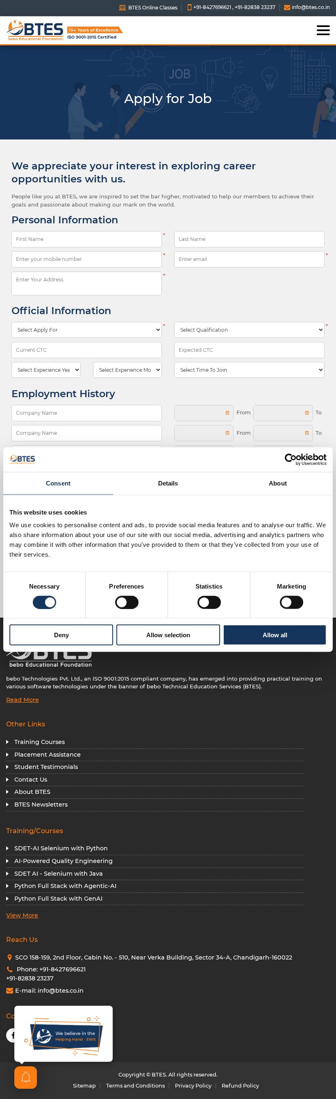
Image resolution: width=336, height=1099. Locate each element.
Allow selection (168, 635)
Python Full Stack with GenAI (58, 898)
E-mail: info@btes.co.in (49, 990)
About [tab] (278, 482)
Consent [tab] (58, 482)
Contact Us (30, 779)
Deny (61, 635)
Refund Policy (240, 1086)
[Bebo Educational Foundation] (47, 30)
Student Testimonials (46, 767)
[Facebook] (13, 1035)
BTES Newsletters (41, 804)
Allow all (275, 635)
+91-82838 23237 (255, 7)
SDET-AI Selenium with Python (61, 848)
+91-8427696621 (212, 7)
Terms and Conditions (135, 1086)
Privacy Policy (193, 1086)
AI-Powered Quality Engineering (63, 861)
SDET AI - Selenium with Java (58, 873)
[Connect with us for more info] (63, 1034)
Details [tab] (168, 482)
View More (22, 915)
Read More (22, 699)
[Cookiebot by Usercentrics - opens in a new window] (291, 459)
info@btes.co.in (310, 7)
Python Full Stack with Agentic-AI (65, 886)
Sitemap (84, 1086)
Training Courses (39, 742)
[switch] (126, 602)
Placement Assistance (47, 754)
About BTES (32, 792)
